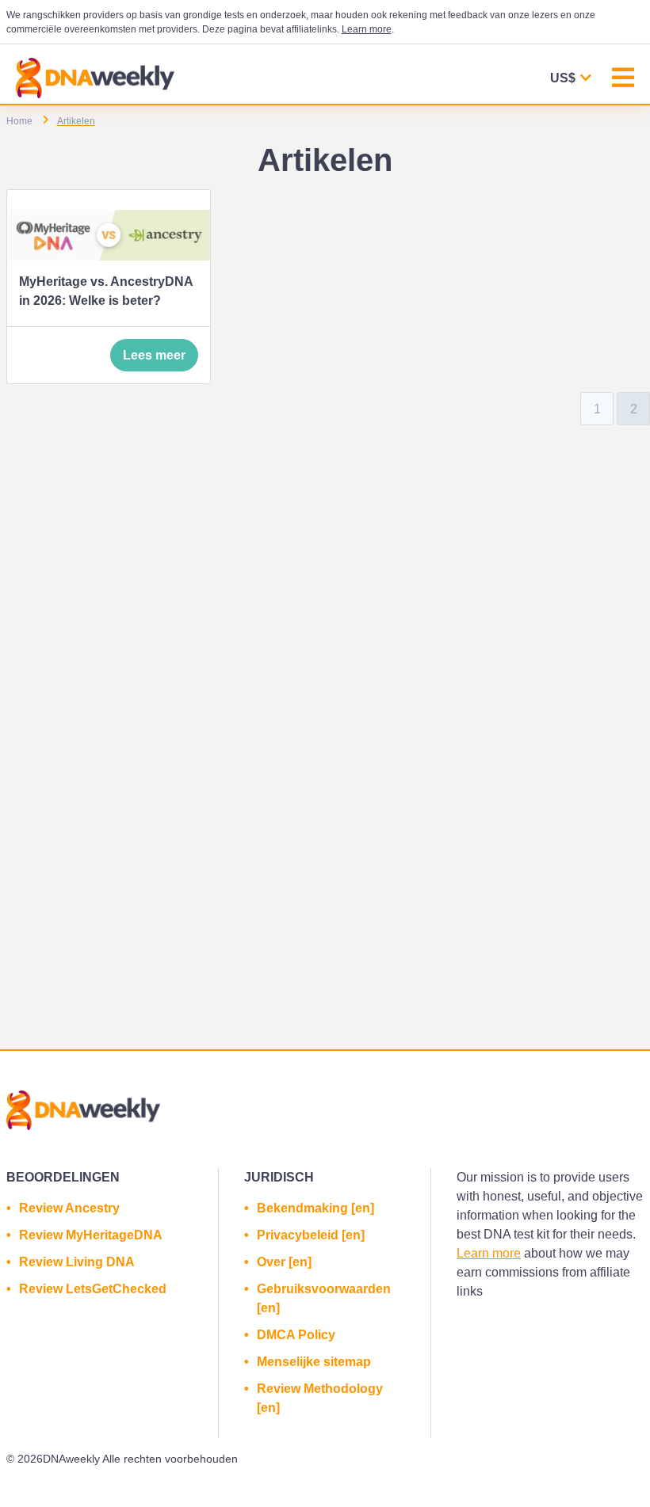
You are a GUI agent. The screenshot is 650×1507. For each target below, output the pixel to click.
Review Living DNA (77, 1262)
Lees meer (154, 355)
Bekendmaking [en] (315, 1208)
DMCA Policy (296, 1334)
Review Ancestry (69, 1208)
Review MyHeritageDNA (90, 1235)
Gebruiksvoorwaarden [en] (324, 1298)
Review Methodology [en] (320, 1398)
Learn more (367, 29)
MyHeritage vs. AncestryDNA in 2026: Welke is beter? (106, 291)
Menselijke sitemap (314, 1361)
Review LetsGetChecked (92, 1289)
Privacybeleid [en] (311, 1235)
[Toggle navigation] (623, 79)
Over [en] (284, 1262)
